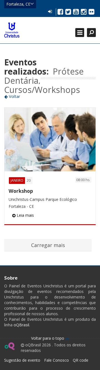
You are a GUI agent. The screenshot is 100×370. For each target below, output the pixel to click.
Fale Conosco (56, 360)
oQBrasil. (21, 324)
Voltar (14, 96)
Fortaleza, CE (18, 4)
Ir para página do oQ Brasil (9, 346)
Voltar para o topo (48, 338)
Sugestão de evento (22, 360)
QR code (80, 360)
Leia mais (25, 215)
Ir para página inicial (11, 30)
